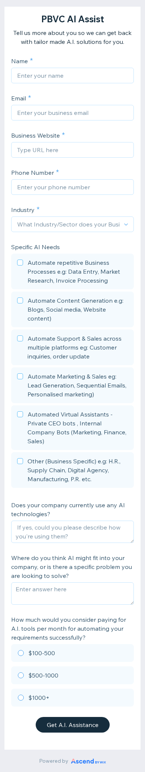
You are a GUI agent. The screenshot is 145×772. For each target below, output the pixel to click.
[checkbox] (72, 273)
